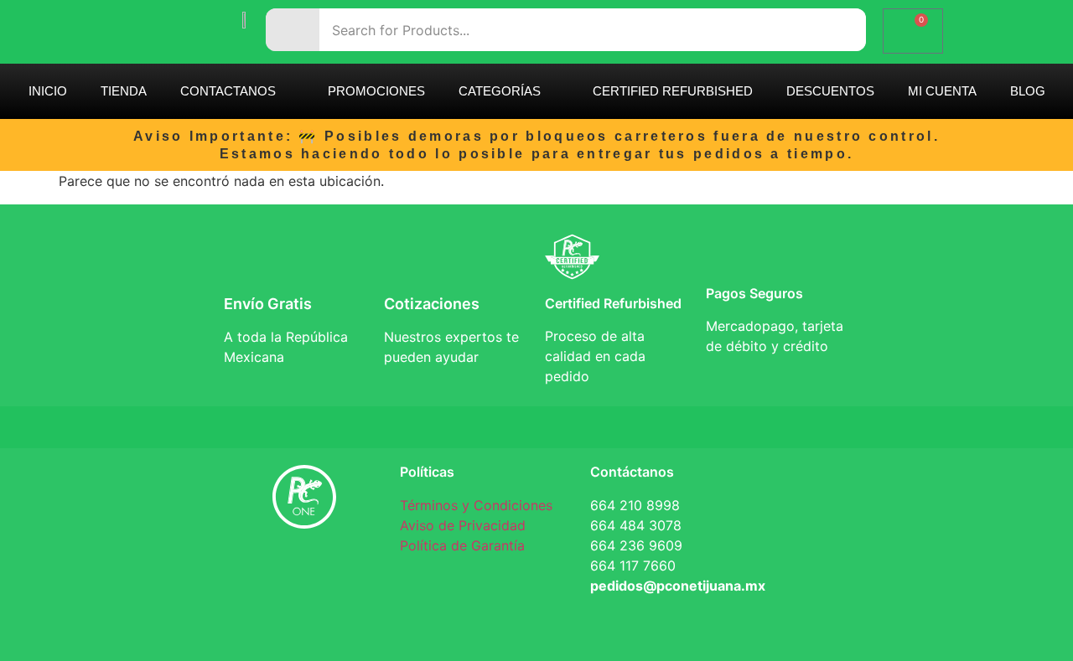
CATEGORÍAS (500, 91)
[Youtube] (304, 618)
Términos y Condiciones (476, 505)
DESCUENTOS (830, 91)
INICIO (48, 91)
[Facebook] (254, 571)
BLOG (1027, 91)
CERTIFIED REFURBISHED (673, 91)
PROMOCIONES (376, 91)
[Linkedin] (304, 571)
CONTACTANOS (228, 91)
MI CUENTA (942, 91)
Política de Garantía (462, 545)
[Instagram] (355, 571)
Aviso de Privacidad (463, 525)
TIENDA (124, 91)
